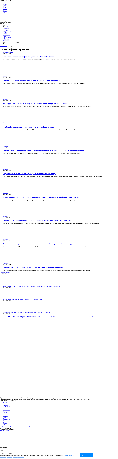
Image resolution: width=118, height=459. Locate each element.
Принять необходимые (101, 455)
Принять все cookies (86, 455)
